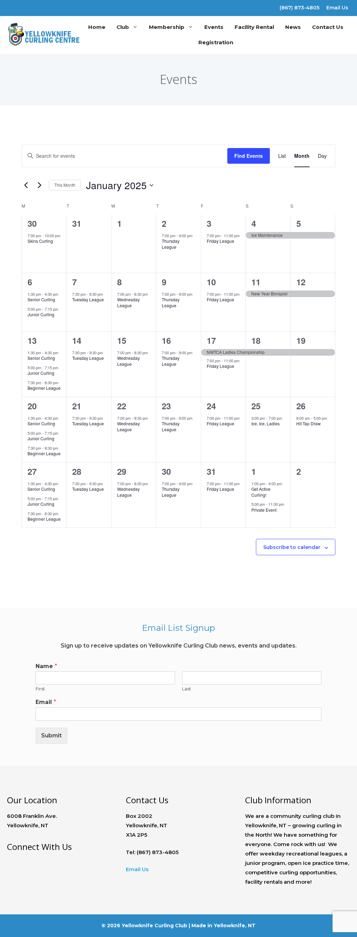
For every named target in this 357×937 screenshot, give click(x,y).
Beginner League (44, 388)
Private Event (263, 510)
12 (300, 282)
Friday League (220, 241)
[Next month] (39, 185)
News (293, 27)
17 (211, 340)
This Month (64, 185)
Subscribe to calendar (291, 547)
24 (211, 406)
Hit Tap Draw (308, 423)
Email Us (337, 8)
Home (96, 27)
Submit (51, 735)
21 (76, 406)
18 (255, 340)
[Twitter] (25, 6)
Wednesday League (128, 302)
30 (32, 223)
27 (32, 471)
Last (186, 688)
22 (121, 406)
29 (121, 471)
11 (255, 282)
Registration (215, 42)
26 (300, 406)
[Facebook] (13, 6)
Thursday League (171, 244)
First (40, 688)
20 (32, 406)
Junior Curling (41, 314)
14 (76, 340)
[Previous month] (26, 185)
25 (255, 406)
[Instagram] (38, 6)
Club (122, 27)
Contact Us (327, 27)
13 (32, 340)
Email (46, 702)
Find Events (248, 155)
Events (213, 27)
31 (211, 471)
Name (46, 666)
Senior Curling (41, 299)
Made (198, 925)
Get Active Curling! (261, 492)
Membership (166, 27)
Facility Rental (254, 27)
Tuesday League (88, 299)
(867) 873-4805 (299, 8)
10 (211, 282)
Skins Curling (40, 241)
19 (300, 340)
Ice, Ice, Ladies (265, 423)
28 (76, 471)
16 (166, 340)
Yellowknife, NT (235, 925)
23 (166, 406)
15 (121, 340)
